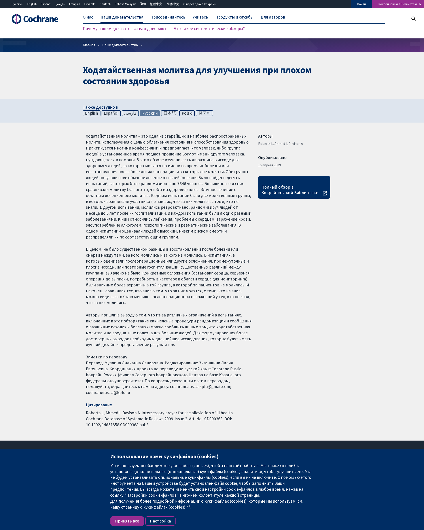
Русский (17, 4)
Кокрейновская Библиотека (398, 4)
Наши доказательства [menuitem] (121, 17)
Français (74, 4)
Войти (361, 4)
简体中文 (173, 4)
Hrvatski (89, 4)
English (32, 4)
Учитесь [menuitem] (200, 17)
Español (46, 4)
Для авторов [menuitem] (273, 17)
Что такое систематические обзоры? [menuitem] (209, 28)
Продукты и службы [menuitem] (234, 17)
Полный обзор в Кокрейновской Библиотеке (289, 189)
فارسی (60, 4)
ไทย (143, 4)
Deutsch (105, 4)
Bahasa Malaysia (125, 4)
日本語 (169, 113)
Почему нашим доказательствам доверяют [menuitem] (125, 28)
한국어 (204, 113)
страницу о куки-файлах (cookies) (153, 507)
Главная (89, 45)
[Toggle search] (413, 19)
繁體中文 (156, 4)
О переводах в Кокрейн (199, 4)
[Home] (40, 19)
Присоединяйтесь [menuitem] (167, 17)
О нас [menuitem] (88, 17)
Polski (187, 113)
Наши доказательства (120, 45)
